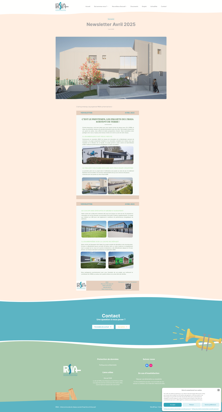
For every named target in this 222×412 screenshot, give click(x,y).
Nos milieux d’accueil (118, 6)
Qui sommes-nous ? (100, 6)
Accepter (172, 404)
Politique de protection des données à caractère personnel (177, 408)
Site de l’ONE (108, 378)
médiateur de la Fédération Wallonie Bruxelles (152, 383)
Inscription (121, 327)
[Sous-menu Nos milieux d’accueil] (126, 6)
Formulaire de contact (101, 327)
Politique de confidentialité (107, 365)
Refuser (191, 404)
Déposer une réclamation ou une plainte (149, 379)
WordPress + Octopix (156, 407)
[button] (218, 390)
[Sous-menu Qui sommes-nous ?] (107, 6)
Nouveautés (111, 19)
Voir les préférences (210, 404)
